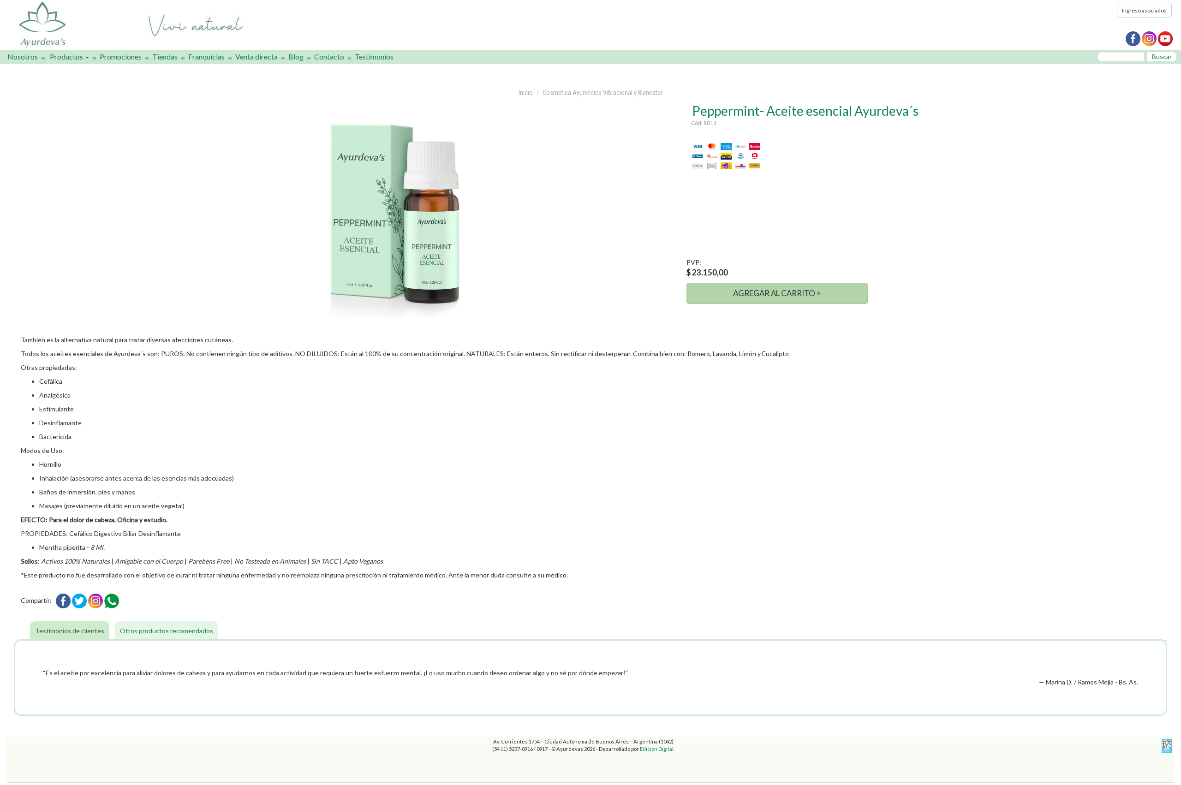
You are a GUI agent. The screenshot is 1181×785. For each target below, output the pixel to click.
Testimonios (374, 56)
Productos (67, 56)
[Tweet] (79, 600)
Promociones (121, 56)
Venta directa (256, 56)
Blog (296, 56)
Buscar (1162, 56)
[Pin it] (95, 600)
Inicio (526, 92)
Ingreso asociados (1144, 10)
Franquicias (206, 56)
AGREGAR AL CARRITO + (777, 293)
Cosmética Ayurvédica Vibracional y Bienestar (602, 92)
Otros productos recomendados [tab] (166, 631)
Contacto (329, 56)
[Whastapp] (111, 600)
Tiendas (165, 56)
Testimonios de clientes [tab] (69, 631)
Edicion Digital (657, 749)
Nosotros (22, 56)
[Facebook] (63, 600)
